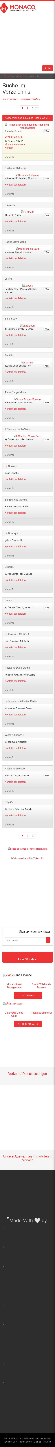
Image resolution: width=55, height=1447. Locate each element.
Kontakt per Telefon (15, 184)
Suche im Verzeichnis (28, 76)
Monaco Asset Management (14, 986)
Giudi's (8, 600)
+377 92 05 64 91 (14, 137)
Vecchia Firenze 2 (14, 735)
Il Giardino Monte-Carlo (17, 429)
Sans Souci (11, 318)
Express (9, 566)
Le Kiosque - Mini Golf (17, 634)
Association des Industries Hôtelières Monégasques (27, 118)
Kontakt (9, 147)
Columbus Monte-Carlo (14, 1014)
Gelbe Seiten (10, 76)
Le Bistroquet (12, 533)
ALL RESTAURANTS (28, 1024)
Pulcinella (10, 205)
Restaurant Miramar (15, 168)
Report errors (25, 1441)
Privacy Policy (43, 1438)
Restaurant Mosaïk (15, 768)
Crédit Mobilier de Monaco (41, 986)
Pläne (46, 131)
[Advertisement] (27, 894)
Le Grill (9, 278)
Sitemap (38, 1441)
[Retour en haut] (48, 1441)
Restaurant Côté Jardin (17, 667)
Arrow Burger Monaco (16, 392)
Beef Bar (9, 355)
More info (9, 156)
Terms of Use (10, 1441)
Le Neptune (11, 466)
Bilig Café (10, 802)
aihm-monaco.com (15, 144)
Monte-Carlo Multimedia (22, 1438)
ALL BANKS (28, 995)
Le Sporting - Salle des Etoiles (21, 701)
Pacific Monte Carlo (15, 241)
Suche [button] (47, 68)
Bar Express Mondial (16, 499)
